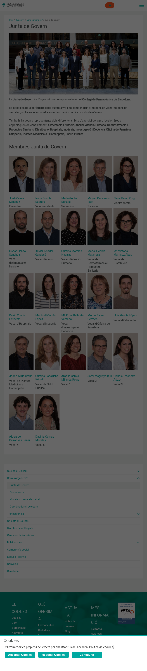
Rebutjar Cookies (53, 654)
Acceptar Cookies (20, 654)
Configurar (87, 654)
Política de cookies (101, 647)
